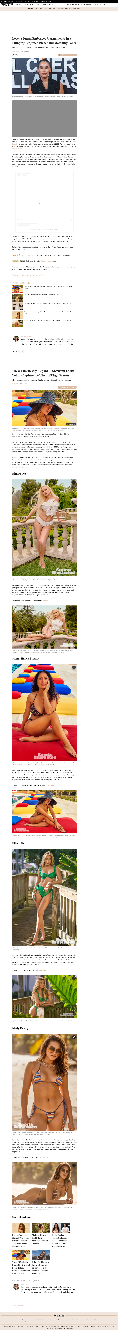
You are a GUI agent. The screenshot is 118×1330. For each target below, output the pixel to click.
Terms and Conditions (72, 1319)
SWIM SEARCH (73, 5)
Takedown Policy (54, 1319)
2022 (58, 9)
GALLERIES (37, 5)
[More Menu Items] (107, 5)
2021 (62, 9)
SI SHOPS (27, 1)
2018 (74, 9)
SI (2, 1)
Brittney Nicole (46, 261)
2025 (45, 9)
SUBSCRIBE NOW (46, 1)
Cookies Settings (23, 1322)
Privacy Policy (23, 1319)
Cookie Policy (38, 1319)
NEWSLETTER (85, 5)
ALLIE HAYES (24, 1284)
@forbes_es (29, 236)
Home (37, 9)
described (53, 442)
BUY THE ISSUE (99, 5)
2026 (41, 9)
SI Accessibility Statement (92, 1319)
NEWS (45, 5)
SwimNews (20, 1305)
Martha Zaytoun (16, 51)
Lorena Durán (17, 149)
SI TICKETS (11, 1)
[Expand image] (74, 60)
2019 (70, 9)
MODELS (19, 5)
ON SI (5, 1)
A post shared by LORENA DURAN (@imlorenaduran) (44, 229)
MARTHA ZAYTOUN (26, 336)
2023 (54, 9)
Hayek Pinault (40, 770)
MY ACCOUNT (36, 1)
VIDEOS (28, 5)
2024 (50, 9)
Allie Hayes (15, 383)
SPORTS (52, 5)
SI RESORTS (19, 1)
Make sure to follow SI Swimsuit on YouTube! (28, 275)
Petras (41, 585)
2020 (66, 9)
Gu (13, 955)
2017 (78, 9)
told (46, 447)
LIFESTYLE (61, 5)
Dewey (49, 1140)
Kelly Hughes (26, 255)
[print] (23, 351)
